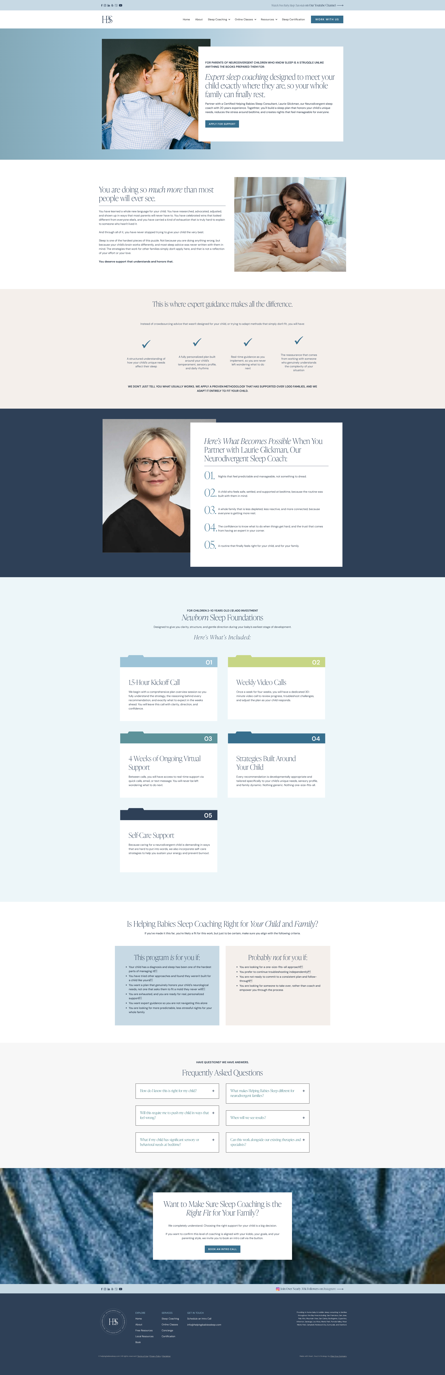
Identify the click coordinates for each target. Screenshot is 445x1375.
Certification (168, 1336)
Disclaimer (166, 1356)
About (199, 19)
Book (138, 1342)
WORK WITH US (327, 19)
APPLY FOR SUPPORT (222, 124)
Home (186, 19)
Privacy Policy (155, 1356)
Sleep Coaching (170, 1318)
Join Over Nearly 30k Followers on (308, 1289)
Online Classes (170, 1324)
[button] (217, 19)
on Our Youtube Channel (303, 5)
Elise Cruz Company (338, 1356)
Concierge (167, 1330)
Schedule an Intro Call (199, 1318)
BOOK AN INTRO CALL (222, 1249)
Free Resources (144, 1330)
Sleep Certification (293, 19)
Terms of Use (142, 1356)
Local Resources (144, 1336)
